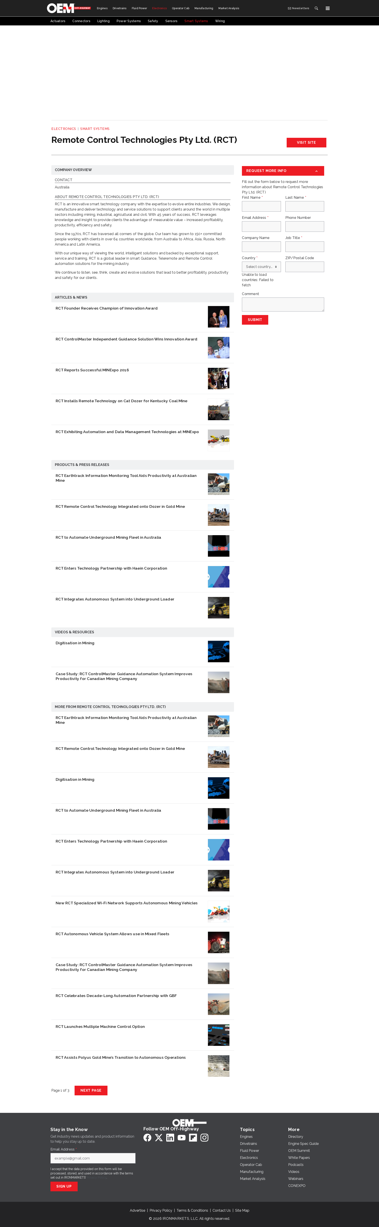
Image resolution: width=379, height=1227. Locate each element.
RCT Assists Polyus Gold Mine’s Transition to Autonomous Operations (121, 1057)
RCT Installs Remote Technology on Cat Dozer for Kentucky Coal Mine (122, 400)
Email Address (255, 218)
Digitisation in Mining (75, 643)
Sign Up (64, 1186)
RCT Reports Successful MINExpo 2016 (92, 370)
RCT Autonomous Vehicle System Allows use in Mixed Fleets (112, 933)
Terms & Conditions (192, 1210)
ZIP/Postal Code (299, 258)
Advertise (137, 1210)
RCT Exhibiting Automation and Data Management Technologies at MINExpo (127, 431)
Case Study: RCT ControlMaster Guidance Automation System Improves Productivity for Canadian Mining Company (124, 676)
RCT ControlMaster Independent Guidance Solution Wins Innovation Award (126, 339)
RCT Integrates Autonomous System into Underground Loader (115, 599)
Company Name (256, 238)
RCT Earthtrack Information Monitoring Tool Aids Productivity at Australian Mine (126, 478)
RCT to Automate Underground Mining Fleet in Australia (108, 537)
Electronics (63, 129)
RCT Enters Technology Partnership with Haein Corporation (111, 568)
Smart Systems (95, 129)
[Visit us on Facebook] (147, 1138)
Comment (250, 294)
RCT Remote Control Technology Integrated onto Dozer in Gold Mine (120, 506)
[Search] (316, 8)
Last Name (295, 197)
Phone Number (298, 218)
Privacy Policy (96, 1177)
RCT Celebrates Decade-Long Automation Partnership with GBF (116, 995)
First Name (252, 197)
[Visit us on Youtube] (182, 1138)
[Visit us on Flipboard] (193, 1138)
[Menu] (327, 8)
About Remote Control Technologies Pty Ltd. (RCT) (107, 197)
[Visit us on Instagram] (204, 1138)
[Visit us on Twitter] (159, 1138)
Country (249, 258)
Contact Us (222, 1210)
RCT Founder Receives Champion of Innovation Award (107, 308)
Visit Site (306, 142)
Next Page (91, 1090)
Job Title (293, 238)
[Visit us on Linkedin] (170, 1138)
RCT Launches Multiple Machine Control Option (100, 1026)
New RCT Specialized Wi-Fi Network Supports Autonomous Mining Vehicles (127, 903)
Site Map (242, 1210)
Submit (255, 320)
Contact (63, 180)
